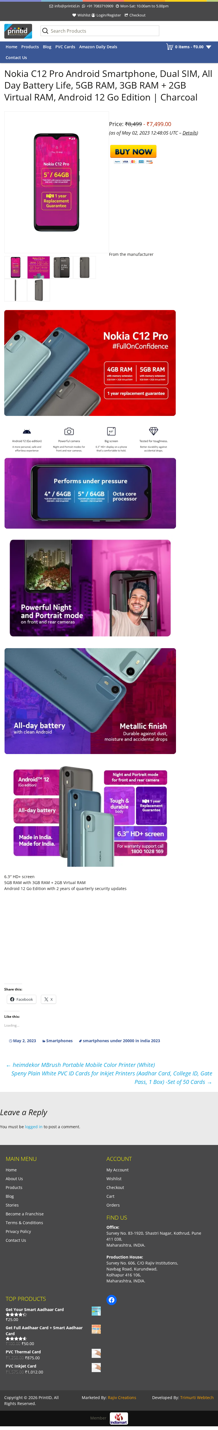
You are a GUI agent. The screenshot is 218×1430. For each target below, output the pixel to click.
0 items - (189, 46)
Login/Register (109, 15)
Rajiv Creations (122, 1397)
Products (30, 46)
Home (11, 46)
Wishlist (84, 15)
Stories (12, 1205)
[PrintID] (18, 31)
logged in (34, 1126)
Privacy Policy (18, 1231)
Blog (47, 46)
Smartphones (59, 1040)
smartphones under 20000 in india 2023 (121, 1040)
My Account (117, 1170)
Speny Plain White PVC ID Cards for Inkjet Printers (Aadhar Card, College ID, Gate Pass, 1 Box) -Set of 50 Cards (111, 1077)
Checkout (137, 15)
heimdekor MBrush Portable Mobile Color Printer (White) (80, 1065)
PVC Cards (65, 46)
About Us (14, 1178)
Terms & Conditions (24, 1222)
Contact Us (16, 57)
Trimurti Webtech (197, 1397)
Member (100, 1418)
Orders (113, 1205)
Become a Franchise (25, 1214)
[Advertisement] (109, 350)
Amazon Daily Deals (98, 46)
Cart (110, 1196)
